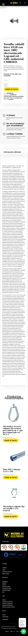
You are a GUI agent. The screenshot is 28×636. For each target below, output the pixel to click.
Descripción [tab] (5, 161)
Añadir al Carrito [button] (11, 440)
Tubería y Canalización (16, 98)
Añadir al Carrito (11, 89)
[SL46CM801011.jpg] (14, 20)
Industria (10, 99)
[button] (3, 4)
